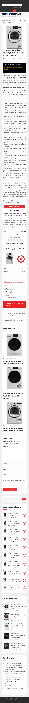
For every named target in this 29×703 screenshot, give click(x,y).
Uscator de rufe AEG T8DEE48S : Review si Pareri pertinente (13, 531)
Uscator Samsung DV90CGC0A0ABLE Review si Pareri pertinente (18, 635)
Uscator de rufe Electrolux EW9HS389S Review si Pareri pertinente (14, 314)
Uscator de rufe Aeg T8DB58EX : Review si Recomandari (13, 523)
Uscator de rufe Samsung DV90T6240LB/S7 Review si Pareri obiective (18, 645)
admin (16, 59)
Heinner (5, 60)
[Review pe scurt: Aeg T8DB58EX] (5, 523)
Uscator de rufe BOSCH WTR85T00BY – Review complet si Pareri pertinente (15, 690)
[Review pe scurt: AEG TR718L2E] (5, 588)
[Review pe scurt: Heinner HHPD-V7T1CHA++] (9, 259)
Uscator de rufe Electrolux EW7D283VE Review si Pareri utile (18, 625)
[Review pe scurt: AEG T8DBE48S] (5, 564)
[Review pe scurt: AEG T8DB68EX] (5, 555)
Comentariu (6, 446)
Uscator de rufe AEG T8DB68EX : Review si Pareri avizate (13, 555)
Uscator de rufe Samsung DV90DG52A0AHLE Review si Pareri (18, 606)
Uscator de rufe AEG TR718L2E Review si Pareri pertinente (14, 587)
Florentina (7, 688)
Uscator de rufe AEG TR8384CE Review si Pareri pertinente (18, 616)
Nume (5, 463)
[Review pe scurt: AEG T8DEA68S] (5, 580)
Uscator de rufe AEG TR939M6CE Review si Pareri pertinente (13, 547)
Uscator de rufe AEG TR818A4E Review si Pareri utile (14, 573)
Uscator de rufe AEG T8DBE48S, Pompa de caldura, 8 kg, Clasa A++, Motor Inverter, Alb (14, 564)
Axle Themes (19, 701)
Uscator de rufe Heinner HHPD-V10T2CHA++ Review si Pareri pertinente (13, 396)
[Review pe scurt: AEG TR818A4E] (5, 573)
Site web (5, 474)
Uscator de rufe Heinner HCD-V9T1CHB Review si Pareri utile (13, 321)
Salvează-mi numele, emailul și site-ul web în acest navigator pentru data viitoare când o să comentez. (14, 481)
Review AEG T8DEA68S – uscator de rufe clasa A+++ (14, 580)
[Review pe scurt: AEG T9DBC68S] (5, 539)
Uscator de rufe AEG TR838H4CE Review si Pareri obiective (13, 515)
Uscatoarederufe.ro (11, 13)
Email (4, 469)
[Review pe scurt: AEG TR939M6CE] (5, 547)
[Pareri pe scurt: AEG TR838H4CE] (5, 515)
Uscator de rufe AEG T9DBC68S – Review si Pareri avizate (13, 539)
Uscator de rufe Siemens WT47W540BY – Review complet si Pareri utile (15, 673)
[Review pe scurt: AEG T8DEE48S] (5, 531)
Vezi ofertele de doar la (14, 68)
